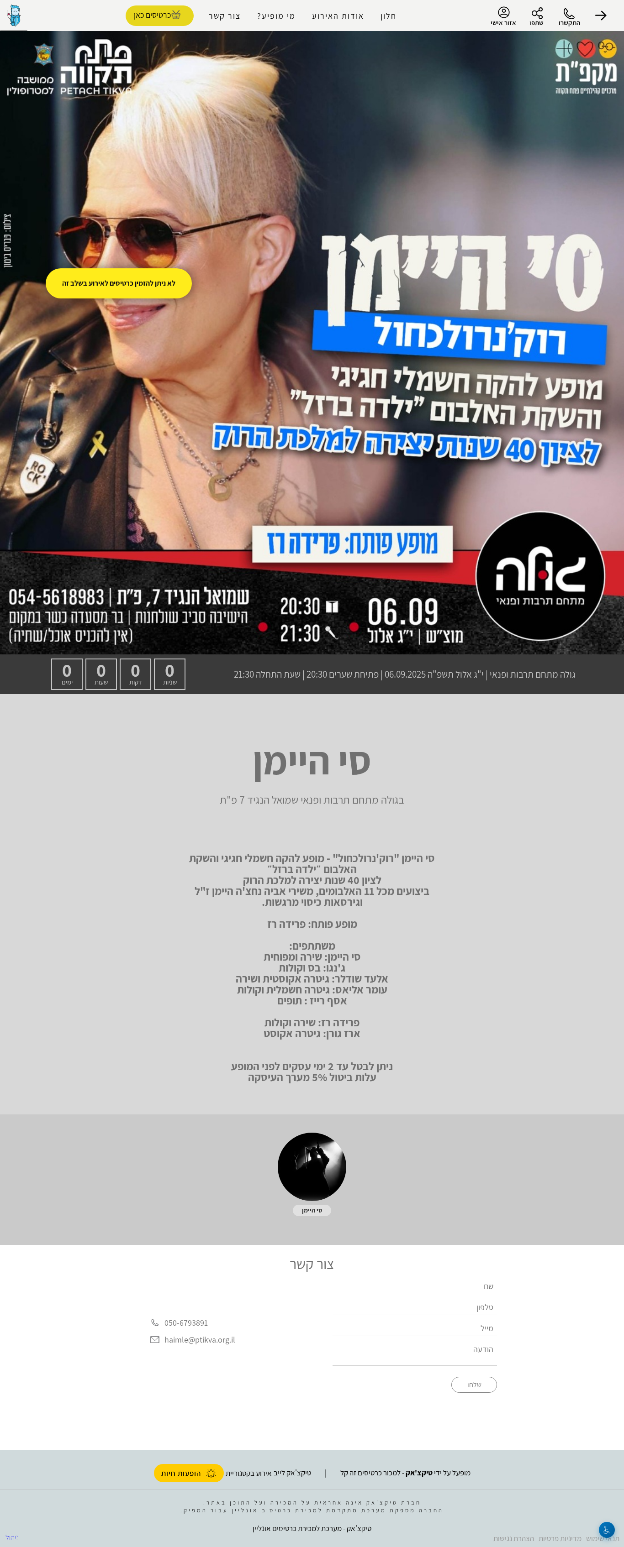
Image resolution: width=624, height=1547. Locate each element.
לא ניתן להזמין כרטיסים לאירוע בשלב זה (118, 283)
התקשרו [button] (569, 22)
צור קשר (225, 15)
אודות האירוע (338, 15)
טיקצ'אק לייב (292, 1473)
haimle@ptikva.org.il (199, 1340)
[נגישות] (607, 1530)
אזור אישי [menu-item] (503, 22)
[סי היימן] (312, 1167)
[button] (601, 15)
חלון (389, 15)
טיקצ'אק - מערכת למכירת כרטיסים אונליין (312, 1528)
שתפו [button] (536, 22)
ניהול (12, 1537)
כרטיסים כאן (152, 15)
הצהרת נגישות (513, 1538)
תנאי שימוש (602, 1538)
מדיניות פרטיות (560, 1538)
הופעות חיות (181, 1473)
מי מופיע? (276, 15)
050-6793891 (186, 1322)
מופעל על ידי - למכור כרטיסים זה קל (405, 1473)
